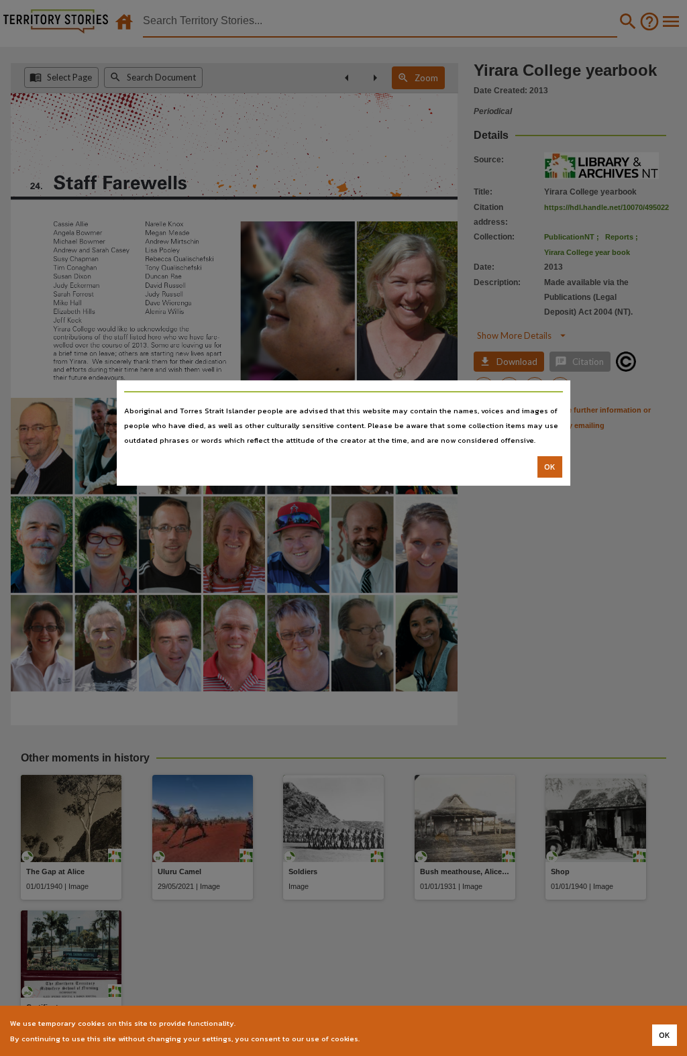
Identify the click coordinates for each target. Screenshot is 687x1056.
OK (550, 467)
